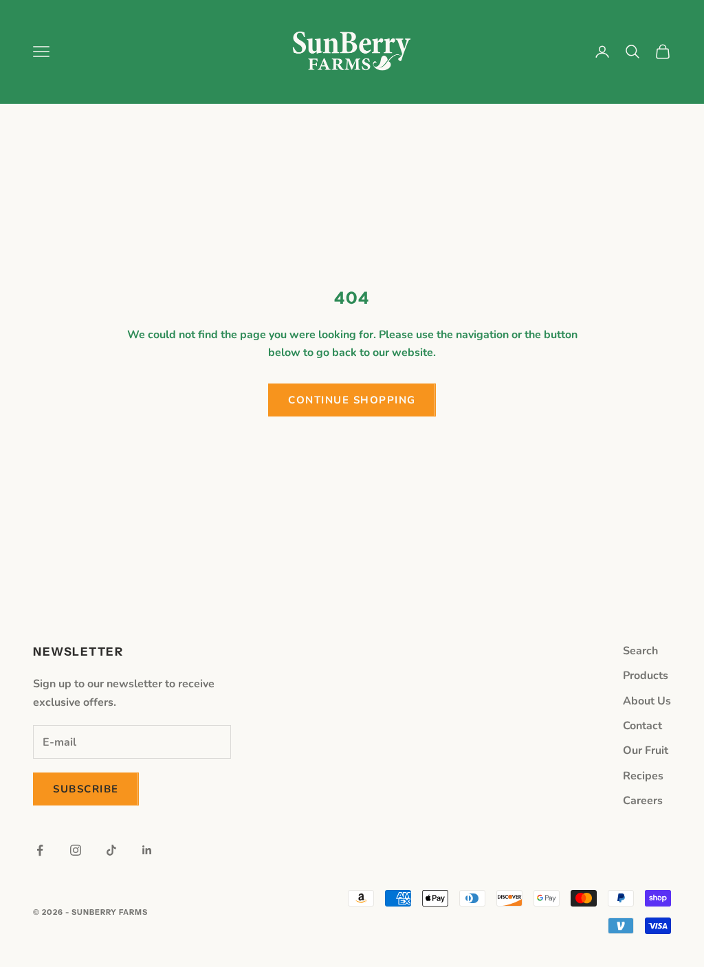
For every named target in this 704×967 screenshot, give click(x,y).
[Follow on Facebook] (40, 850)
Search (640, 650)
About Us (647, 701)
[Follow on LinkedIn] (147, 850)
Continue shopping (352, 400)
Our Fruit (645, 750)
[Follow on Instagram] (75, 850)
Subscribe (86, 789)
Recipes (643, 775)
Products (645, 675)
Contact (642, 725)
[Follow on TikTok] (111, 850)
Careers (643, 800)
